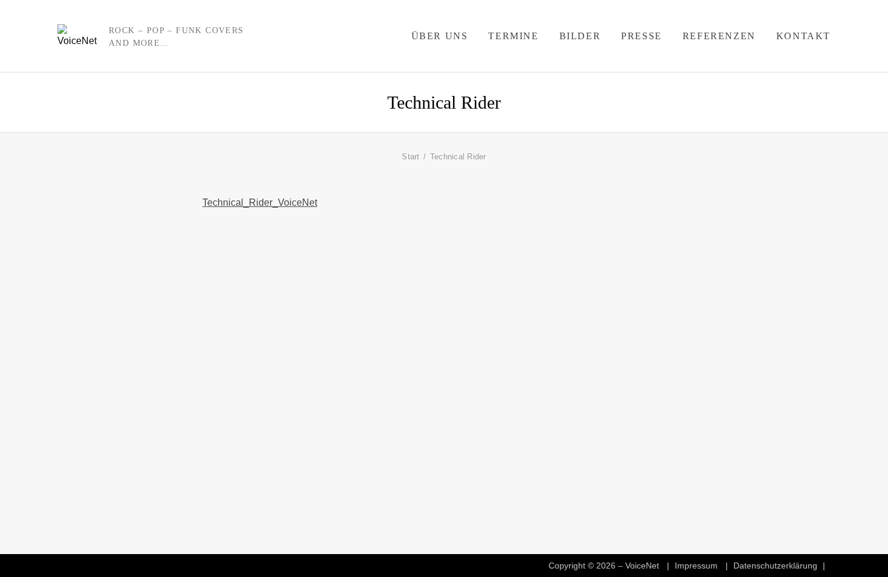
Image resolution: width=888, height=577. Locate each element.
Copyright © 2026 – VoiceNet (604, 565)
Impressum (696, 565)
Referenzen (719, 36)
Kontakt (803, 36)
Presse (641, 36)
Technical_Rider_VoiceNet (259, 202)
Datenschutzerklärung (775, 565)
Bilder (580, 36)
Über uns (439, 36)
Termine (513, 36)
